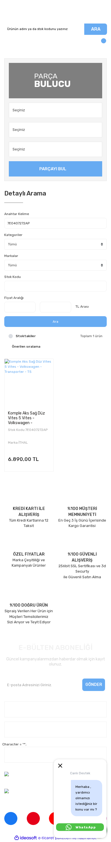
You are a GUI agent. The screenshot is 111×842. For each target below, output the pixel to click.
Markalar (11, 256)
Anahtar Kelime (16, 214)
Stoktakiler (26, 336)
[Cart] (101, 43)
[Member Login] (10, 43)
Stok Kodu (12, 277)
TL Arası (82, 307)
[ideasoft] (25, 838)
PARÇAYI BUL (52, 168)
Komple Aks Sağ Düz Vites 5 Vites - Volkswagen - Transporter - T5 (26, 418)
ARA (95, 29)
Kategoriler (13, 235)
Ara (55, 322)
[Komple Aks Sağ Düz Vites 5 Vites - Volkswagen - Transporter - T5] (29, 383)
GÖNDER (93, 684)
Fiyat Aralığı (14, 298)
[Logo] (55, 12)
